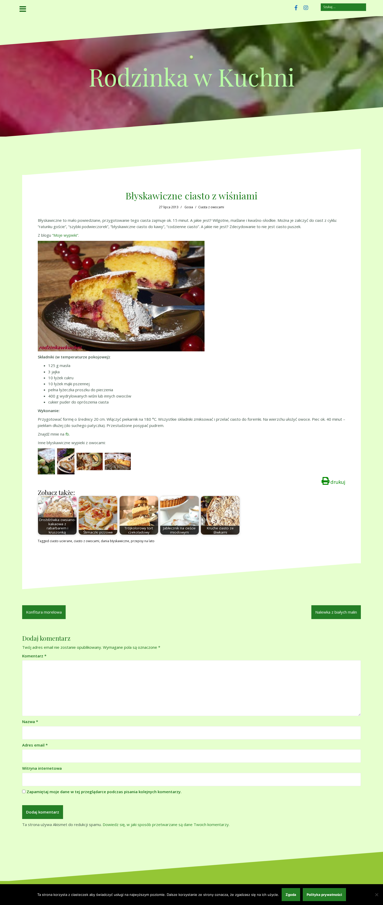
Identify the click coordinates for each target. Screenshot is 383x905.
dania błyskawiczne (115, 541)
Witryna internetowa (42, 768)
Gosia (188, 207)
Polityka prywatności (324, 894)
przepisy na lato (143, 541)
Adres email (35, 745)
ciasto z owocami (86, 541)
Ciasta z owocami (211, 207)
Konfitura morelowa (44, 612)
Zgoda (291, 894)
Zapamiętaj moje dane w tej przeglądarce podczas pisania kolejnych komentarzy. (104, 791)
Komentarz (34, 655)
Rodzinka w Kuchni (192, 76)
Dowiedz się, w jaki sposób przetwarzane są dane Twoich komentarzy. (166, 824)
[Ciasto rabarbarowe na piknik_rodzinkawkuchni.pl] (118, 460)
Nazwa (30, 721)
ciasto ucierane (61, 541)
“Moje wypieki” (65, 235)
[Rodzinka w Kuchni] (191, 58)
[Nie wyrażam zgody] (376, 894)
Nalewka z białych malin (336, 612)
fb (67, 434)
